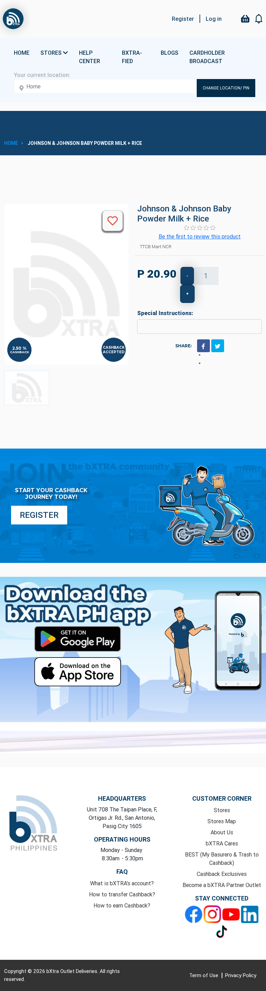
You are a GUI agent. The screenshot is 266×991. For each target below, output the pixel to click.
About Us (222, 832)
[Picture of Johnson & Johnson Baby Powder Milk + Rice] (26, 388)
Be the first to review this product (200, 236)
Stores (222, 810)
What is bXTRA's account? (122, 883)
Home (21, 52)
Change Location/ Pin (226, 87)
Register (183, 18)
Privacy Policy (240, 975)
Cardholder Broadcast (207, 56)
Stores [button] (52, 52)
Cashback (19, 352)
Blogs (169, 52)
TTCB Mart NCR (155, 247)
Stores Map (221, 821)
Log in (214, 18)
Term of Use (204, 975)
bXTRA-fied (132, 56)
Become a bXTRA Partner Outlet (222, 884)
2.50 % (19, 348)
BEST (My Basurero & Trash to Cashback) (222, 858)
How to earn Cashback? (122, 905)
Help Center (89, 56)
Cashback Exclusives (222, 873)
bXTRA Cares (222, 843)
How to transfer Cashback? (122, 894)
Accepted (114, 352)
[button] (259, 19)
